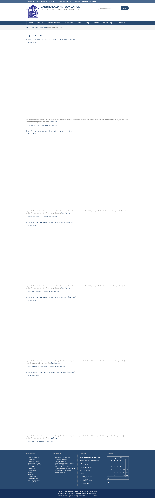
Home (31, 23)
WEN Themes (93, 496)
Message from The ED (34, 465)
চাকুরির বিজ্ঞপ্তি (35, 125)
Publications (69, 23)
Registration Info (33, 478)
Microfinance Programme (62, 457)
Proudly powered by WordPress (67, 496)
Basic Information (33, 457)
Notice (30, 125)
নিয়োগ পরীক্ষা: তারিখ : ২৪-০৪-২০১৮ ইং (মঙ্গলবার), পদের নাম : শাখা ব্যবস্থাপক (49, 222)
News (29, 291)
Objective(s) (31, 469)
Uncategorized (36, 366)
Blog (87, 23)
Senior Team (32, 476)
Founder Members (33, 461)
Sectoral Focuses (54, 23)
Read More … (54, 122)
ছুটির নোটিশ (38, 291)
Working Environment (34, 482)
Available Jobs (69, 491)
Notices (96, 23)
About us (40, 23)
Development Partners (34, 480)
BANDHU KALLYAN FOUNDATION (60, 6)
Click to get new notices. (89, 1)
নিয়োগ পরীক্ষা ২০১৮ (53, 125)
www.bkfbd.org (87, 483)
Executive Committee (34, 463)
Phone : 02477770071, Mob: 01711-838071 (41, 1)
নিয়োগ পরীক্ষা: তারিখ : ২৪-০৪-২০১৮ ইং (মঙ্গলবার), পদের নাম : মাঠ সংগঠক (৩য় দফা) (51, 297)
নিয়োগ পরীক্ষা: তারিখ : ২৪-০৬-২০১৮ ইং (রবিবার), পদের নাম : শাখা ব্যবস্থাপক (49, 131)
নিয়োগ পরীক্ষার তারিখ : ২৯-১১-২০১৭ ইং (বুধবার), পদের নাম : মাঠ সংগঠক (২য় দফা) (50, 372)
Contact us (121, 23)
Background (31, 459)
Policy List (31, 472)
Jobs (79, 23)
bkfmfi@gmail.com (65, 1)
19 (117, 472)
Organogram (32, 470)
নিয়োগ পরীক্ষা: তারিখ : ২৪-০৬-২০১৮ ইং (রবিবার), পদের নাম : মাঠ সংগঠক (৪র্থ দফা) (50, 40)
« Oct (108, 482)
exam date (45, 125)
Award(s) (30, 474)
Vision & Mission (33, 467)
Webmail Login (108, 23)
